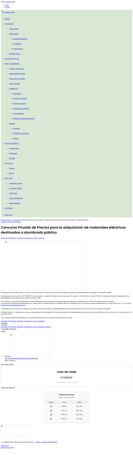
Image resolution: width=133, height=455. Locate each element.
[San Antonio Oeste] (8, 2)
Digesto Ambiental (19, 103)
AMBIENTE (13, 88)
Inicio (7, 19)
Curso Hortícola (18, 113)
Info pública (17, 93)
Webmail (9, 208)
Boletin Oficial (12, 59)
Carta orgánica (14, 29)
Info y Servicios (12, 64)
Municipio (9, 24)
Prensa (11, 173)
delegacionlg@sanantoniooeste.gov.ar (13, 305)
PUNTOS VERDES (20, 98)
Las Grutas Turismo (15, 188)
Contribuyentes (14, 148)
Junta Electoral (18, 49)
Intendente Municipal (20, 39)
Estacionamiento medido (17, 74)
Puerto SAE (13, 193)
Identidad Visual (14, 54)
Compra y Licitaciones (16, 69)
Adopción (16, 128)
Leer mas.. (4, 323)
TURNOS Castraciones (21, 133)
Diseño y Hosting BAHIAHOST (46, 442)
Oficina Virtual (12, 143)
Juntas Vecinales (14, 84)
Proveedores (13, 153)
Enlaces (9, 178)
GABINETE (17, 44)
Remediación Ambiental (21, 108)
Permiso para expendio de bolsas (24, 118)
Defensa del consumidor (17, 79)
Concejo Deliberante (16, 198)
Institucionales (13, 34)
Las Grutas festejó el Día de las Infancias (21, 358)
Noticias (16, 138)
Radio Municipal (14, 203)
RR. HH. (12, 158)
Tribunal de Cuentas (15, 183)
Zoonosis (12, 123)
